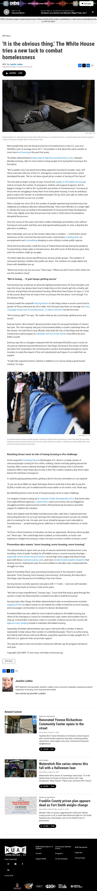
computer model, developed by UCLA (56, 498)
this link (49, 19)
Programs (59, 853)
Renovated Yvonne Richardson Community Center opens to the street (61, 724)
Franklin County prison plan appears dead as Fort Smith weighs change (64, 803)
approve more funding (17, 623)
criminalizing (31, 240)
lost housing (23, 152)
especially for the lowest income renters (26, 556)
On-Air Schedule (61, 859)
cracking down (72, 237)
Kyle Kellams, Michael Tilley (48, 809)
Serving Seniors (41, 303)
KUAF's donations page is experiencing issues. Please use (23, 19)
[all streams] (93, 12)
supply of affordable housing (69, 182)
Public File (78, 853)
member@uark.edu (89, 19)
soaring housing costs (33, 560)
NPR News (6, 36)
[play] (6, 12)
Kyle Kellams (43, 732)
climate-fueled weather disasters (69, 560)
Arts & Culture (43, 760)
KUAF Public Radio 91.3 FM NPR (44, 848)
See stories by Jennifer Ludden (30, 693)
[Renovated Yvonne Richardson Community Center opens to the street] (21, 724)
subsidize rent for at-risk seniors (51, 333)
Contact (39, 853)
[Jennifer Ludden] (7, 684)
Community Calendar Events (63, 848)
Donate (87, 3)
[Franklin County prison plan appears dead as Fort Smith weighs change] (21, 805)
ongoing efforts (14, 604)
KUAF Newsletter (81, 847)
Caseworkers (42, 502)
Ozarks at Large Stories (47, 716)
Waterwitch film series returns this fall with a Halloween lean (63, 766)
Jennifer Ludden (16, 64)
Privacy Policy (80, 858)
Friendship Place (30, 460)
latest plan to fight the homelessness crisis (52, 158)
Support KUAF (41, 859)
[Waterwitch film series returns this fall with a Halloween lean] (21, 768)
